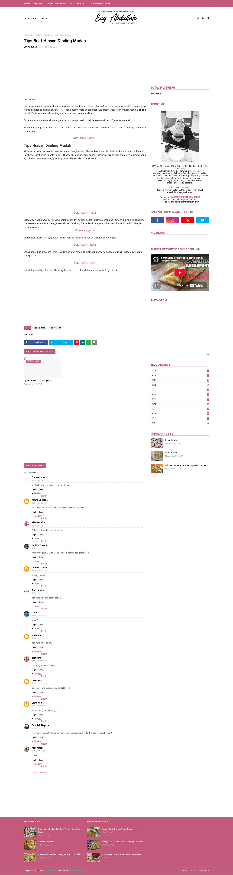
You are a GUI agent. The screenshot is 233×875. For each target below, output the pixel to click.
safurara (36, 657)
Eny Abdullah (30, 47)
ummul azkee (39, 567)
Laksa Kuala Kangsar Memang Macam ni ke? (185, 465)
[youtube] (198, 18)
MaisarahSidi (39, 522)
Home (26, 18)
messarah (37, 747)
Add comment (40, 772)
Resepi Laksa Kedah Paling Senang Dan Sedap (59, 854)
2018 (180, 404)
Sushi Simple (171, 440)
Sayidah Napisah (41, 725)
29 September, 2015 (40, 728)
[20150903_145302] (85, 244)
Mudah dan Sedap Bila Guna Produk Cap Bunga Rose (60, 830)
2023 (180, 380)
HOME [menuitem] (27, 3)
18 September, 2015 (40, 683)
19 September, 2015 (40, 706)
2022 (180, 385)
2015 (180, 418)
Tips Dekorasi (39, 328)
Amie (35, 612)
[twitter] (208, 18)
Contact (45, 18)
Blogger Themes (75, 871)
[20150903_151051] (85, 230)
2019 (180, 399)
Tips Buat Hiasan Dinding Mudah (39, 380)
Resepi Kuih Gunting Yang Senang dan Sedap (122, 841)
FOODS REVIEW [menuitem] (77, 3)
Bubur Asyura (171, 452)
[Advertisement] (85, 75)
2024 (180, 375)
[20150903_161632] (85, 212)
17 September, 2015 (40, 638)
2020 (180, 394)
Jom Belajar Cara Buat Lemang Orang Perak (121, 854)
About (35, 18)
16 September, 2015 (40, 548)
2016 (180, 413)
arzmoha (37, 635)
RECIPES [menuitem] (38, 3)
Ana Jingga (38, 590)
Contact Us (204, 871)
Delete (41, 489)
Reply (34, 489)
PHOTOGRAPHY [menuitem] (56, 3)
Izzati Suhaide (40, 500)
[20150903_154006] (85, 262)
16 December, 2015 (40, 751)
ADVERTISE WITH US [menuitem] (100, 3)
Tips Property (36, 35)
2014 (180, 423)
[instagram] (203, 18)
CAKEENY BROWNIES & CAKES (185, 197)
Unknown (37, 680)
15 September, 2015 (40, 480)
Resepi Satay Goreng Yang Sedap (117, 829)
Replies (37, 493)
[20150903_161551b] (84, 138)
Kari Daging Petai (46, 841)
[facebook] (193, 18)
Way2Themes (48, 871)
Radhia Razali (39, 545)
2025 (180, 371)
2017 (180, 409)
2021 (180, 390)
